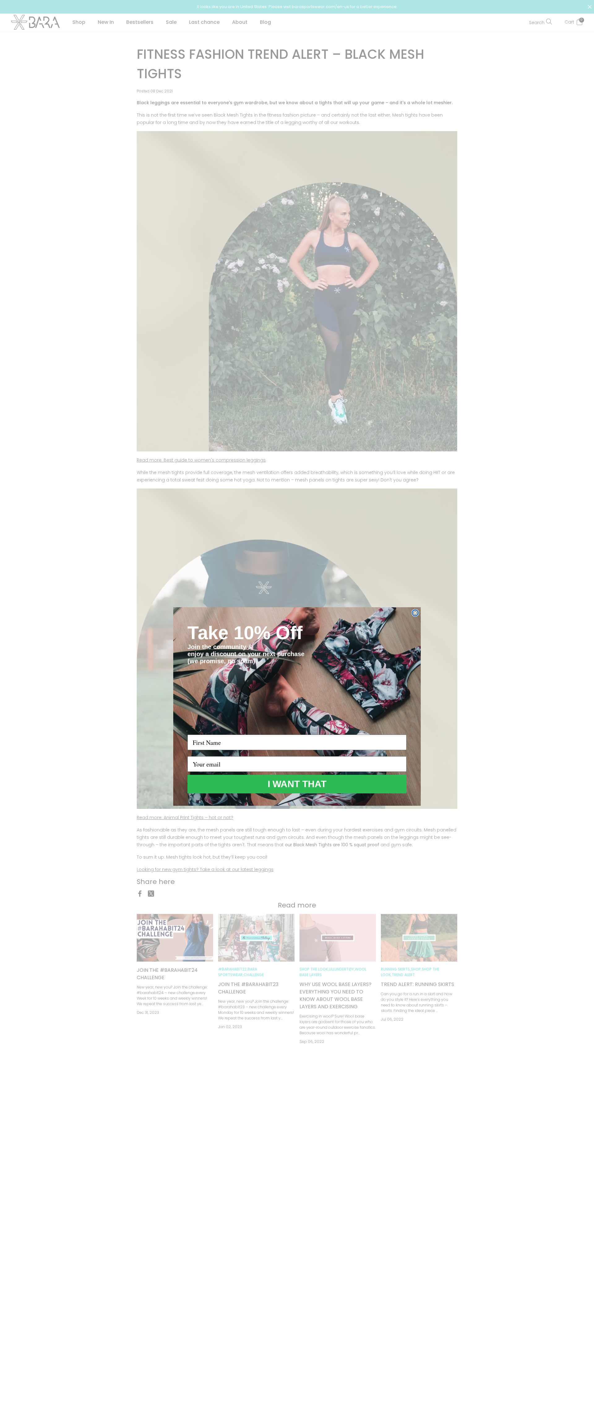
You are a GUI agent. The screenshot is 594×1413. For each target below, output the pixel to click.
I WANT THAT (297, 784)
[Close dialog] (415, 613)
